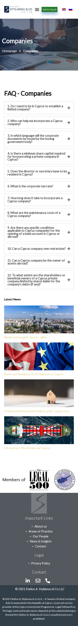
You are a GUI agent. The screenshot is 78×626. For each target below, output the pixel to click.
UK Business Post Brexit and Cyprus (27, 448)
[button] (36, 9)
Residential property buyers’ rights (25, 337)
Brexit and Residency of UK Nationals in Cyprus (34, 374)
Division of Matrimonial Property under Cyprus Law (36, 411)
